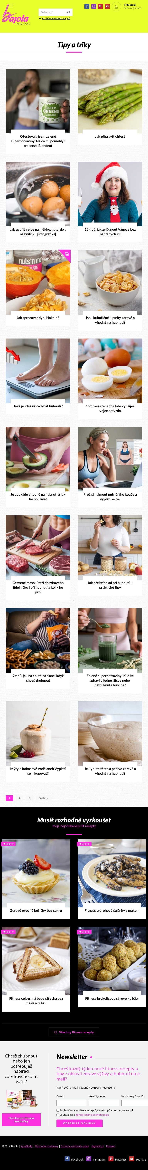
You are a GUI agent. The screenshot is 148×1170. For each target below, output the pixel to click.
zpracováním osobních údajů (92, 1114)
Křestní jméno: (97, 1096)
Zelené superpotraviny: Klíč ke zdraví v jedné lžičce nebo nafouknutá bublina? (110, 680)
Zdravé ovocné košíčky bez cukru (36, 910)
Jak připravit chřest (110, 136)
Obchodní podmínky (46, 1146)
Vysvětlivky (27, 1146)
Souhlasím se (84, 1114)
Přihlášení (130, 4)
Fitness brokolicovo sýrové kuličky (112, 998)
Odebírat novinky (79, 1123)
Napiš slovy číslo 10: (132, 1096)
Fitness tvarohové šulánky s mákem (112, 910)
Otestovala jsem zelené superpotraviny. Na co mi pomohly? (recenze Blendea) (38, 141)
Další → (43, 798)
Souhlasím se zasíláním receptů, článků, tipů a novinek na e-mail (96, 1110)
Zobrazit (36, 101)
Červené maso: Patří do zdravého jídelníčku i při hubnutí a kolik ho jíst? (38, 587)
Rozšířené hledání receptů (56, 18)
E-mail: (60, 1096)
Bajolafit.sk (98, 1146)
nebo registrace (132, 8)
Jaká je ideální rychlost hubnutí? (38, 406)
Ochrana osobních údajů (75, 1146)
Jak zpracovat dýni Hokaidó (38, 318)
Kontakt (110, 1146)
